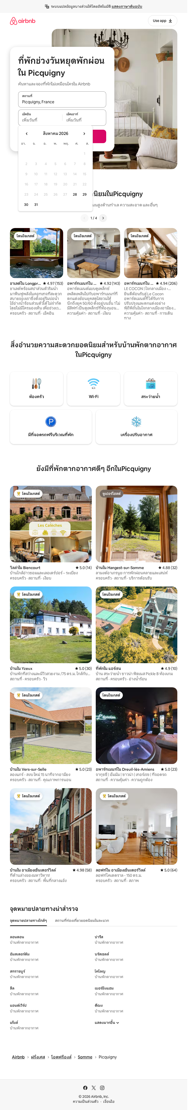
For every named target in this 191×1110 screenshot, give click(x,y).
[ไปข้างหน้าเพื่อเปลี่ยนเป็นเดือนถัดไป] (84, 133)
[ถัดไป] (103, 218)
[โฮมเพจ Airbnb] (22, 21)
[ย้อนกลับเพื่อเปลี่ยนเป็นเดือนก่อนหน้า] (26, 133)
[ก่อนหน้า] (85, 218)
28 (75, 194)
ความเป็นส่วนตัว (85, 1101)
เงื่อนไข (108, 1101)
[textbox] (40, 120)
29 (85, 194)
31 (36, 204)
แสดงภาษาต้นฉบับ (127, 6)
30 (26, 204)
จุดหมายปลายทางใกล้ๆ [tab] (28, 920)
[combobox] (62, 102)
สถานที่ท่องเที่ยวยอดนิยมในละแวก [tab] (82, 920)
